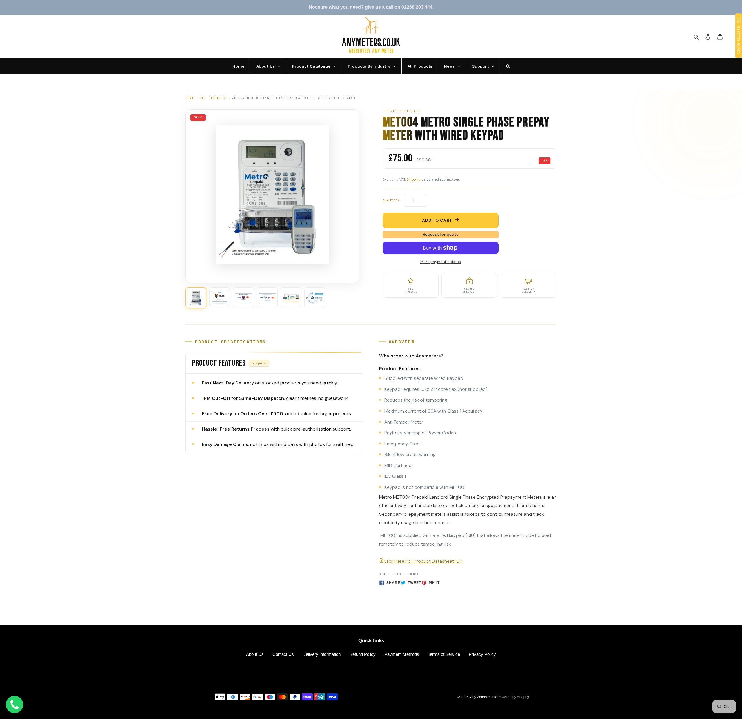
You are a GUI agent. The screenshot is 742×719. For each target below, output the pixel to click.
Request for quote (441, 234)
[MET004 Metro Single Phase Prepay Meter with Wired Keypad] (196, 297)
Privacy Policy (482, 654)
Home (190, 98)
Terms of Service (444, 654)
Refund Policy (362, 654)
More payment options (440, 261)
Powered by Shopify (513, 697)
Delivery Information (322, 654)
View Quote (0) (738, 35)
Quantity (391, 200)
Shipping (414, 179)
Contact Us (283, 654)
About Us (255, 654)
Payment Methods (401, 654)
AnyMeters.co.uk (483, 697)
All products (213, 98)
